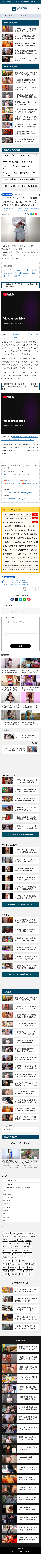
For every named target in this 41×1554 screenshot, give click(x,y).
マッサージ (17, 1257)
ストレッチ (17, 1250)
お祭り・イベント (8, 1190)
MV (5, 1240)
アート (18, 1247)
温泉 (34, 1264)
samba (13, 1240)
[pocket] (36, 214)
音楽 (4, 1220)
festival (31, 1233)
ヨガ (26, 1257)
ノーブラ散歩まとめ (9, 1197)
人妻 (16, 1260)
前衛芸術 (32, 1260)
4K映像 (6, 1233)
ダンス (27, 1250)
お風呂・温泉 (7, 1194)
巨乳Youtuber (16, 1264)
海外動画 (5, 1210)
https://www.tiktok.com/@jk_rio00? (19, 493)
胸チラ (32, 1267)
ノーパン (13, 208)
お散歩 (17, 1243)
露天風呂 (14, 1274)
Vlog (21, 1240)
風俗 (30, 1274)
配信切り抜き (7, 1217)
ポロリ (6, 1257)
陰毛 (5, 1274)
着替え (24, 1267)
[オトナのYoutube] (20, 8)
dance (21, 1233)
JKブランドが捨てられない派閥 (16, 582)
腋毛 (5, 1271)
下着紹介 (7, 1260)
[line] (33, 214)
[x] (28, 214)
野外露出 (29, 1271)
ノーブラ (5, 208)
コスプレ (28, 1247)
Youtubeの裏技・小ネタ (10, 1180)
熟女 (5, 1267)
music (33, 1237)
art (14, 1233)
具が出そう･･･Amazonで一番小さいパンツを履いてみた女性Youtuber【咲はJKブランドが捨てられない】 (20, 273)
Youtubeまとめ (7, 1184)
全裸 (23, 1260)
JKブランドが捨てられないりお (18, 210)
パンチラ (28, 1254)
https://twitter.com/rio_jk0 (15, 499)
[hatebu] (31, 214)
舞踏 (13, 1271)
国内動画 (5, 1204)
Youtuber (7, 1243)
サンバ (6, 1250)
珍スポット (6, 1213)
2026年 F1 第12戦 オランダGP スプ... (18, 162)
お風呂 (26, 1243)
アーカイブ (7, 1126)
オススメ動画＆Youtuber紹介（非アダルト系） (17, 1187)
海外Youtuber (7, 1207)
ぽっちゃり (8, 1247)
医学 (5, 1264)
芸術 (20, 1271)
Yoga (29, 1240)
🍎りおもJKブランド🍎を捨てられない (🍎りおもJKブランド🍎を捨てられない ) (20, 483)
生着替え (20, 208)
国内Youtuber (7, 194)
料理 (26, 1264)
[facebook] (26, 214)
